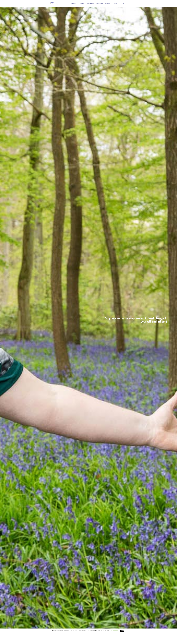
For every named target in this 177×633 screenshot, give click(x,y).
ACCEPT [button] (122, 630)
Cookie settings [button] (114, 630)
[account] (124, 3)
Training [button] (115, 3)
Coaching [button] (82, 3)
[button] (120, 3)
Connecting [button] (90, 3)
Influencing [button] (107, 3)
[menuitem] (74, 3)
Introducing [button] (73, 3)
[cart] (126, 3)
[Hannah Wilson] (55, 3)
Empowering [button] (99, 3)
